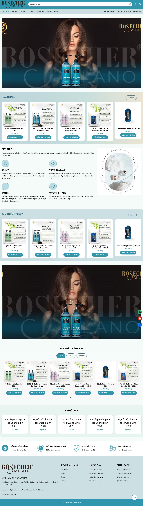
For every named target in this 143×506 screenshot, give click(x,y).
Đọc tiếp (15, 430)
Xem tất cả (131, 97)
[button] (15, 137)
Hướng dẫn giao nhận (96, 477)
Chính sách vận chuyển (124, 473)
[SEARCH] (130, 4)
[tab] (61, 356)
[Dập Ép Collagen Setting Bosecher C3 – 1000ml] (99, 115)
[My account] (135, 4)
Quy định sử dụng (122, 481)
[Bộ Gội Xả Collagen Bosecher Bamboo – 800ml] (43, 115)
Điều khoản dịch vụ (95, 481)
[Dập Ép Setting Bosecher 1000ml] (128, 115)
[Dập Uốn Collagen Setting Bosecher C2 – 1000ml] (128, 371)
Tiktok (63, 473)
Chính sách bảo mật (123, 470)
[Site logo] (14, 4)
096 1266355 (11, 494)
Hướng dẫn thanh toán (96, 473)
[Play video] (71, 302)
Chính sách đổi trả (123, 477)
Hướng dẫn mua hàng (96, 470)
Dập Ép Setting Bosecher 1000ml (128, 128)
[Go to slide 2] (72, 397)
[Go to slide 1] (70, 397)
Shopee (63, 477)
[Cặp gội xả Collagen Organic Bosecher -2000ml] (71, 115)
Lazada (63, 481)
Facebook (64, 470)
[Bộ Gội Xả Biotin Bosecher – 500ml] (14, 115)
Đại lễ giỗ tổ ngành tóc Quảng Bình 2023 (15, 422)
